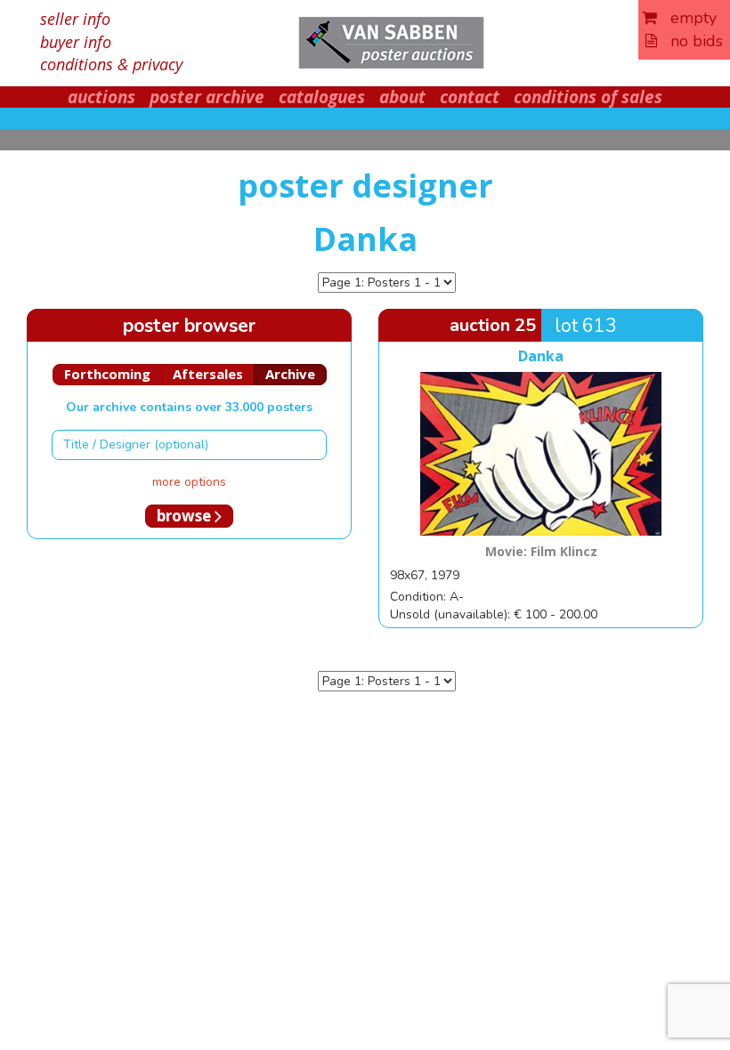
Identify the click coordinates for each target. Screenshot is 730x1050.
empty (687, 17)
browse (186, 515)
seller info (75, 18)
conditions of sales (588, 97)
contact (469, 97)
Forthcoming (107, 374)
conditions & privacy (111, 64)
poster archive (207, 97)
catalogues (322, 97)
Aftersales (208, 374)
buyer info (75, 41)
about (402, 97)
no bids (690, 41)
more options (189, 481)
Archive (290, 374)
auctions (101, 97)
